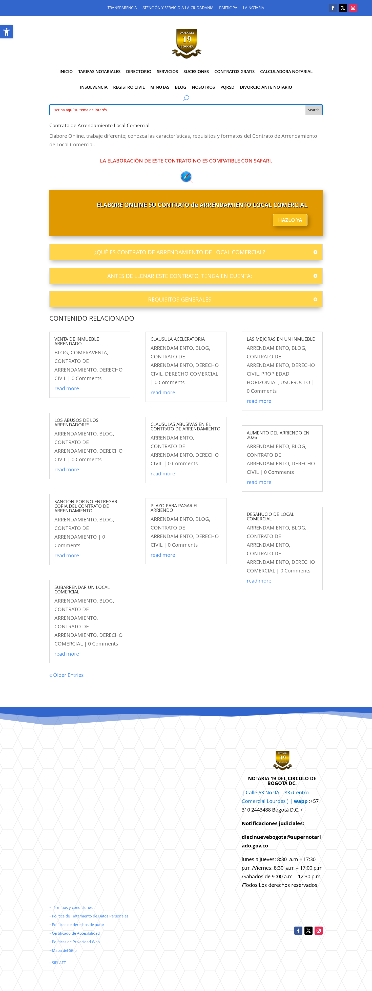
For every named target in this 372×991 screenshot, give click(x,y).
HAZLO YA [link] (290, 220)
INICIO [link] (66, 71)
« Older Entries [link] (66, 675)
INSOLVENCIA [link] (94, 87)
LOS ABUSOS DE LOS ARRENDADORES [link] (76, 422)
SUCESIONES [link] (196, 71)
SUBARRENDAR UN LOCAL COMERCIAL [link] (82, 589)
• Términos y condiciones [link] (71, 907)
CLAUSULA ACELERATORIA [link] (178, 339)
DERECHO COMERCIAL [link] (191, 373)
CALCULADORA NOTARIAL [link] (286, 71)
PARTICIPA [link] (228, 8)
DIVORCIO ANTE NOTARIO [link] (266, 87)
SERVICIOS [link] (167, 71)
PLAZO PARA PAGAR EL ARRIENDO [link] (174, 507)
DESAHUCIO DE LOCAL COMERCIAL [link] (270, 516)
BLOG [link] (180, 87)
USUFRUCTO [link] (295, 382)
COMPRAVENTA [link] (89, 352)
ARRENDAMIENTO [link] (75, 433)
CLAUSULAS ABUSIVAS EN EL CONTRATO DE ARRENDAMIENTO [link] (185, 426)
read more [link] (66, 388)
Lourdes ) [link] (287, 801)
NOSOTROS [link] (203, 87)
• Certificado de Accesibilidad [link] (74, 933)
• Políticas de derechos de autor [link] (76, 924)
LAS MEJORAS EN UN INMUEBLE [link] (281, 339)
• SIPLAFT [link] (57, 962)
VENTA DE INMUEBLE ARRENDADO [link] (76, 341)
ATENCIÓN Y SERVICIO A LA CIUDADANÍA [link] (178, 8)
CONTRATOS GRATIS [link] (234, 71)
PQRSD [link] (227, 87)
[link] (6, 31)
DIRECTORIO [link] (138, 71)
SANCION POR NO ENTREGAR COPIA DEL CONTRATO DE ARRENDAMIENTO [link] (85, 506)
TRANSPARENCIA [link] (122, 8)
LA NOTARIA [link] (253, 8)
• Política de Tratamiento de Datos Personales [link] (88, 915)
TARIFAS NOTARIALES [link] (99, 71)
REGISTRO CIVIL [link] (129, 87)
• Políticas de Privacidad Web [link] (74, 941)
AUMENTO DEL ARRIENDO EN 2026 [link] (278, 435)
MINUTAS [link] (159, 87)
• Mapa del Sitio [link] (63, 950)
